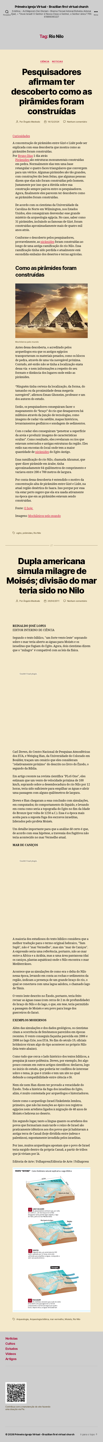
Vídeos (10, 1354)
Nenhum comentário (77, 121)
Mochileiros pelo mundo (44, 516)
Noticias (57, 61)
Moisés (68, 1319)
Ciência (44, 61)
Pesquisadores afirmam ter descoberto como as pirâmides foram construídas (51, 91)
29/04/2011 (53, 601)
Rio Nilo (37, 533)
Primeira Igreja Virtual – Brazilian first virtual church (44, 1434)
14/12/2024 (53, 121)
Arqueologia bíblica (39, 1319)
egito (19, 533)
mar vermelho (57, 1319)
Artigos (10, 1359)
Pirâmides (22, 160)
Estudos (11, 1349)
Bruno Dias (25, 156)
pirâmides (47, 242)
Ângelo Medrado (31, 121)
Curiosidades (21, 136)
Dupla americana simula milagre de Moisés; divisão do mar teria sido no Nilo (51, 576)
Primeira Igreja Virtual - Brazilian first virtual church (51, 6)
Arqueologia (22, 1319)
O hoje (28, 508)
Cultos (10, 1344)
